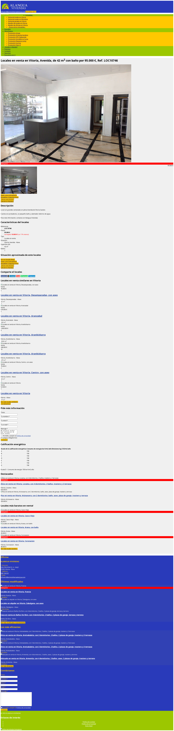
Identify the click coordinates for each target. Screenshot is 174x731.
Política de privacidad (23, 436)
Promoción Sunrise (14, 43)
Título (3, 412)
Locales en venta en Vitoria (15, 393)
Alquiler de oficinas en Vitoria (18, 25)
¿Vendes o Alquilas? (10, 47)
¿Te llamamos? (6, 404)
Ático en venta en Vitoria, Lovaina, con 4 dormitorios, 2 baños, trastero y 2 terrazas (36, 484)
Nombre (4, 679)
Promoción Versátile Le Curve (18, 39)
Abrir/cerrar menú (7, 2)
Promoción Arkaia (14, 33)
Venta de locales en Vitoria (17, 17)
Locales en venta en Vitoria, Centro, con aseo (25, 372)
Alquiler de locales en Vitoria (17, 23)
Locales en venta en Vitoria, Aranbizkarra (23, 334)
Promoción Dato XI (14, 45)
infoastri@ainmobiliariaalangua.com (13, 12)
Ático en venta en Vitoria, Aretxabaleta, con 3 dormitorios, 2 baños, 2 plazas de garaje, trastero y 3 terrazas (46, 635)
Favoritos (7, 53)
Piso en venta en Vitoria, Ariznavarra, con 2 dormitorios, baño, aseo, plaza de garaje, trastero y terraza (44, 495)
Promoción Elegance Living (17, 41)
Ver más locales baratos (9, 549)
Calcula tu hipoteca (7, 201)
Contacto (7, 51)
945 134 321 (5, 14)
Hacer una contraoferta (9, 195)
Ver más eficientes (7, 666)
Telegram (31, 276)
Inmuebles (29, 15)
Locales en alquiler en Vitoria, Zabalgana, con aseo (22, 603)
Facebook (4, 276)
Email (18, 276)
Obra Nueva (8, 31)
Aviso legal (88, 726)
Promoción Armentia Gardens (18, 35)
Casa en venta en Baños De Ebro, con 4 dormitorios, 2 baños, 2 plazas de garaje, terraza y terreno (42, 615)
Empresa (7, 49)
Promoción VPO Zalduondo (17, 37)
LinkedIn (12, 276)
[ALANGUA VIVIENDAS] (14, 10)
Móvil (3, 683)
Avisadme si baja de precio (9, 197)
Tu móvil (4, 421)
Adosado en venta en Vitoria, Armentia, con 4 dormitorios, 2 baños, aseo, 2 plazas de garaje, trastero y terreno (48, 658)
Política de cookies (89, 722)
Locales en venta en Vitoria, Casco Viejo (17, 516)
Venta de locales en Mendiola (18, 19)
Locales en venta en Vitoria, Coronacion (17, 541)
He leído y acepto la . (17, 436)
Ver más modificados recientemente (13, 623)
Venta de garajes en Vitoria (17, 21)
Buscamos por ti (30, 12)
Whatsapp (24, 276)
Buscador (7, 29)
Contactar (4, 440)
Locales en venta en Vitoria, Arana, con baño (20, 527)
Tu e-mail (4, 425)
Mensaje (4, 429)
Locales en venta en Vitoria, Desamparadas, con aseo (29, 295)
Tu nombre (5, 416)
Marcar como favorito (7, 199)
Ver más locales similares (9, 402)
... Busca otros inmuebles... (17, 27)
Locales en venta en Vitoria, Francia (16, 592)
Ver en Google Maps (8, 259)
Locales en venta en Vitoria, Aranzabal (21, 315)
